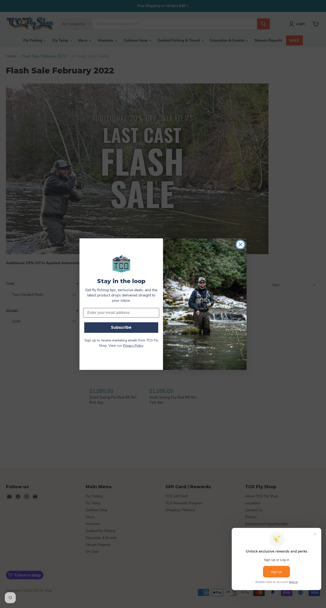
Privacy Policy (133, 346)
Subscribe (121, 327)
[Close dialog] (240, 244)
